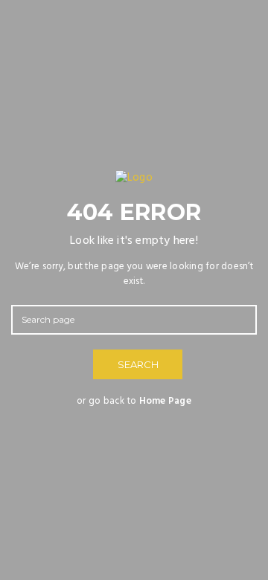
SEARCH (138, 364)
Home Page (165, 401)
